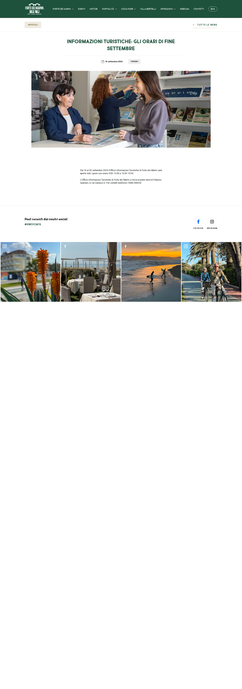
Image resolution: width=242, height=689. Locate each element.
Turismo (134, 62)
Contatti (199, 9)
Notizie (94, 9)
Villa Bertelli (148, 9)
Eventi (81, 9)
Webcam (184, 9)
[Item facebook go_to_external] (91, 272)
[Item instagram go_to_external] (30, 272)
